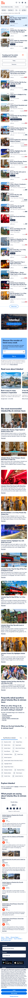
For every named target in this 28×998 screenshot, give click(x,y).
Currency (4, 952)
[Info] (19, 13)
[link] (14, 21)
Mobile (3, 959)
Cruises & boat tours (7, 715)
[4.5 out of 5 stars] (14, 808)
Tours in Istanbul (18, 938)
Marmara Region (15, 937)
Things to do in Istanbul (6, 938)
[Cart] (19, 3)
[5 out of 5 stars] (14, 818)
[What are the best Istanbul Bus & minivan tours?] (25, 727)
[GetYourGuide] (3, 3)
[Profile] (25, 3)
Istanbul (16, 786)
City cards (4, 714)
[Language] (22, 2)
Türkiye (7, 937)
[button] (14, 21)
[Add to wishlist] (8, 17)
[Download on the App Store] (18, 963)
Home (2, 937)
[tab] (9, 738)
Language (4, 945)
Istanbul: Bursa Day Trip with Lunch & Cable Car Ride (13, 860)
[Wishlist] (16, 3)
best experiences (7, 788)
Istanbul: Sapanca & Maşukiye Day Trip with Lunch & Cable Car (12, 816)
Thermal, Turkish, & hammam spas (10, 718)
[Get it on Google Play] (7, 963)
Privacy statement (14, 364)
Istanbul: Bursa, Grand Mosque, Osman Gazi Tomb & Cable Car (13, 904)
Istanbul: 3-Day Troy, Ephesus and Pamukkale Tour (13, 837)
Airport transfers (6, 717)
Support (4, 967)
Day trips (4, 720)
